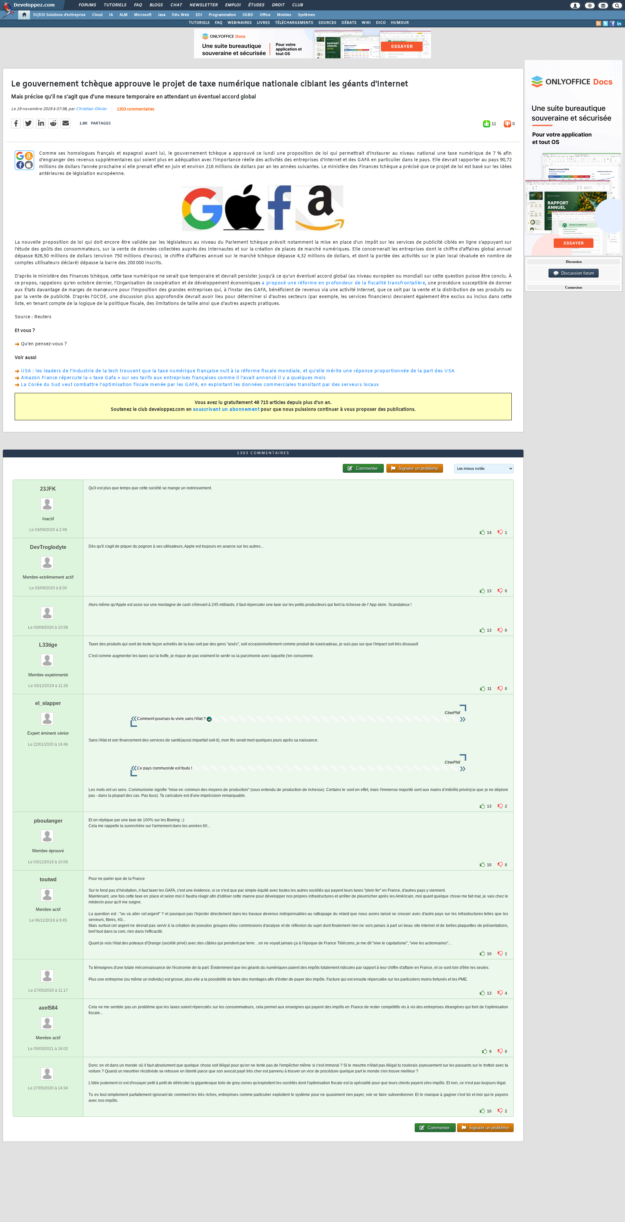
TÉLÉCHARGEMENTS (294, 23)
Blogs (156, 5)
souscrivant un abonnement (226, 410)
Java (161, 15)
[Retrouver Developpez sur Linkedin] (619, 23)
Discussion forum (576, 273)
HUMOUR (400, 23)
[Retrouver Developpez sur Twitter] (605, 23)
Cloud (97, 15)
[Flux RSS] (598, 23)
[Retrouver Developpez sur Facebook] (612, 23)
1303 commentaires (135, 109)
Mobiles (284, 15)
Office (265, 15)
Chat (176, 5)
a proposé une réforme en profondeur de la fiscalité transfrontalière (343, 283)
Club (297, 5)
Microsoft (142, 15)
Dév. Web (180, 15)
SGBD (248, 15)
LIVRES (263, 23)
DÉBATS (348, 23)
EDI (199, 15)
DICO (381, 23)
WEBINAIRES (240, 23)
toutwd (48, 879)
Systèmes (306, 15)
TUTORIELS (199, 23)
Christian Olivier (91, 109)
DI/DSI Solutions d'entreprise (59, 15)
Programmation (222, 15)
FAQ (137, 5)
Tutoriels (115, 5)
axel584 (48, 1008)
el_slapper (48, 703)
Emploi (232, 5)
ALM (123, 15)
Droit (278, 5)
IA (111, 15)
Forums (87, 5)
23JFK (48, 489)
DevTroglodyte (48, 547)
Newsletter (203, 5)
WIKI (366, 23)
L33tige (48, 645)
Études (256, 5)
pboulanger (48, 821)
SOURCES (327, 23)
